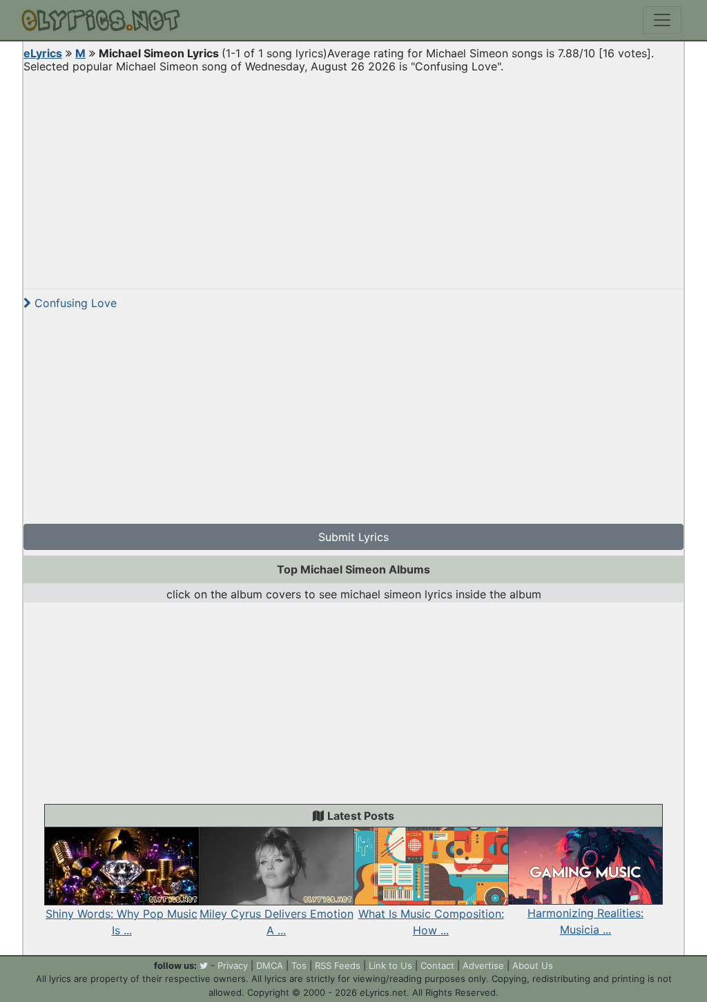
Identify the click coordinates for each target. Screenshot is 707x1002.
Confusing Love (74, 303)
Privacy (232, 965)
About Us (532, 965)
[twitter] (204, 965)
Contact (437, 965)
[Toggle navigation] (662, 20)
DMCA (269, 965)
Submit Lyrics (353, 537)
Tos (299, 965)
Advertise (483, 965)
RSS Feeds (337, 965)
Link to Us (390, 965)
